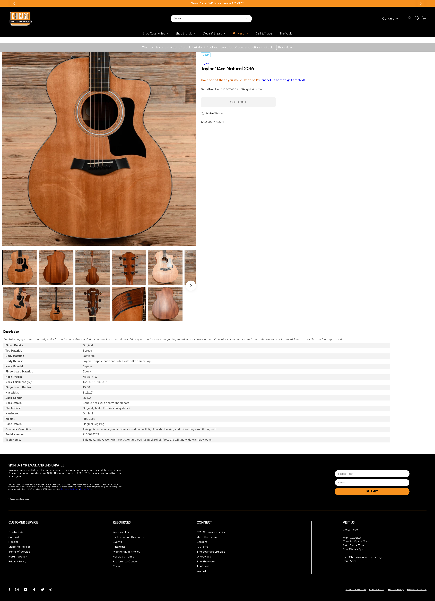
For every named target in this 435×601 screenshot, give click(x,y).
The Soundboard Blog (211, 551)
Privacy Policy (85, 489)
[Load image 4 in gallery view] (56, 303)
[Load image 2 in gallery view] (20, 303)
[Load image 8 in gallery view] (129, 303)
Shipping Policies (19, 546)
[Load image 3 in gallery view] (56, 267)
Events (117, 542)
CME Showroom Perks (211, 532)
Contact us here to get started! (282, 80)
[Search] (248, 18)
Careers (202, 542)
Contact (388, 18)
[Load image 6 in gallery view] (92, 303)
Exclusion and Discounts (128, 537)
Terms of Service (19, 551)
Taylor (205, 63)
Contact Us (15, 532)
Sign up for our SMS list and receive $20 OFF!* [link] (217, 3)
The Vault (203, 566)
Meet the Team (207, 537)
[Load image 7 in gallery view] (129, 267)
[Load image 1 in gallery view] (20, 267)
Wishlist (201, 571)
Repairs (13, 542)
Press (116, 566)
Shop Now (284, 47)
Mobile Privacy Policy (126, 551)
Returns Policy (17, 556)
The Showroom (206, 561)
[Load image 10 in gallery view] (165, 303)
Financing (119, 546)
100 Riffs (202, 546)
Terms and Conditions (69, 489)
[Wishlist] (416, 18)
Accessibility (121, 532)
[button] (196, 331)
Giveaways (204, 556)
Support (13, 537)
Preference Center (125, 561)
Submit (372, 491)
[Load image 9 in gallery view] (165, 267)
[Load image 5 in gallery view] (92, 267)
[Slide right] (191, 286)
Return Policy (376, 589)
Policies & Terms (123, 556)
